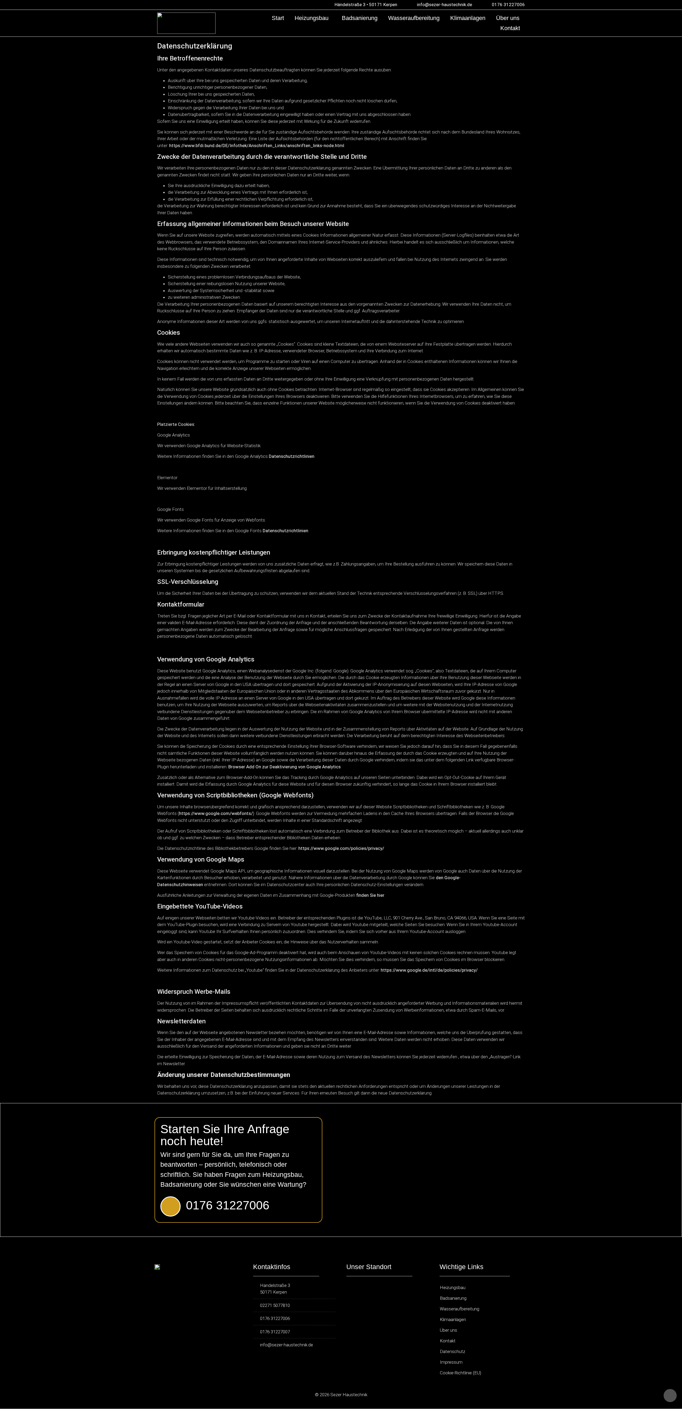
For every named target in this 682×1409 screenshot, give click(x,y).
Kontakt (510, 28)
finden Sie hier (369, 895)
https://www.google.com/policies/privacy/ (341, 848)
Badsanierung (359, 18)
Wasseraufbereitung (414, 18)
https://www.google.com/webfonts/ (216, 813)
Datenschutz (452, 1351)
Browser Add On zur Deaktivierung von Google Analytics (284, 766)
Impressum (451, 1362)
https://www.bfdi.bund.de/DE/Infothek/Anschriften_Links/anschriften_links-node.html (256, 145)
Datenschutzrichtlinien (291, 456)
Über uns (507, 18)
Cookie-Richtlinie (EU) (460, 1372)
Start (278, 18)
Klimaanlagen (467, 18)
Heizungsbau (311, 18)
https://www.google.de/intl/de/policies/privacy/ (430, 970)
